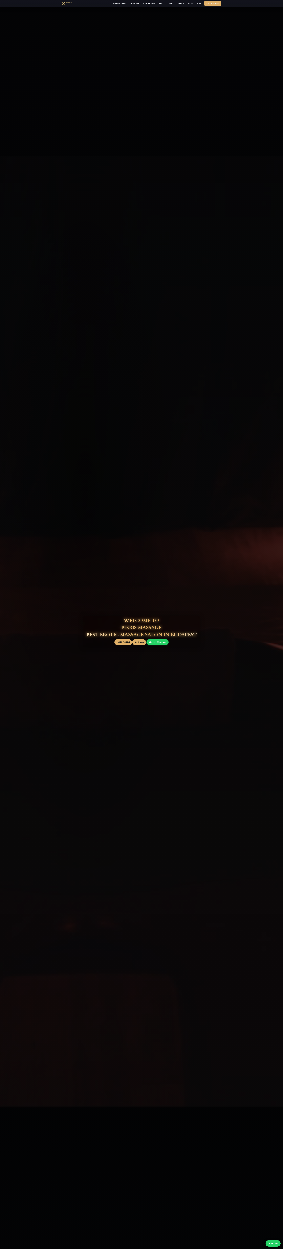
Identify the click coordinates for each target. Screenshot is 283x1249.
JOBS (199, 3)
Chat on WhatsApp (157, 642)
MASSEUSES (134, 3)
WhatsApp (273, 1243)
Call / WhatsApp (213, 3)
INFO (170, 3)
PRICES (161, 3)
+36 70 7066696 (123, 642)
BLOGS (190, 3)
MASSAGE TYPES (119, 3)
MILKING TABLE (149, 3)
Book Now (139, 642)
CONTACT (180, 3)
